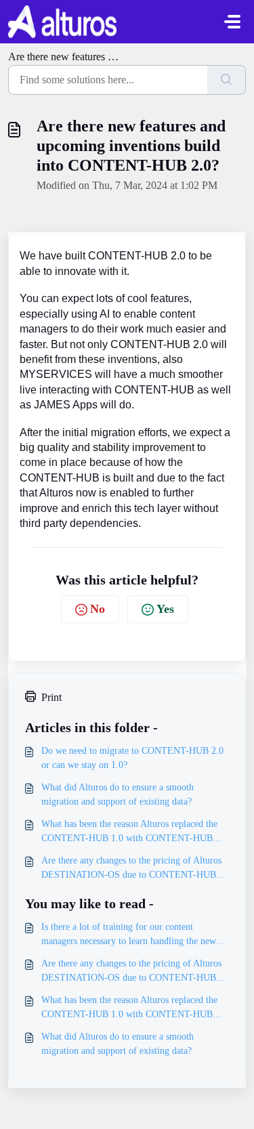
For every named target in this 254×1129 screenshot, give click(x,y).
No (97, 609)
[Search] (226, 80)
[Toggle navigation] (232, 21)
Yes (165, 609)
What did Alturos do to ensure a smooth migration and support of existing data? (117, 794)
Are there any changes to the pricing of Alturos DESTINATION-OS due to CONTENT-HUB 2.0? (131, 868)
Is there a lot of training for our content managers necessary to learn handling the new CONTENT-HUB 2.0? (128, 935)
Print (51, 697)
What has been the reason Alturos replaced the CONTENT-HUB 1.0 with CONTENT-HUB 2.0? (129, 832)
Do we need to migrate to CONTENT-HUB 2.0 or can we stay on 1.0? (132, 758)
